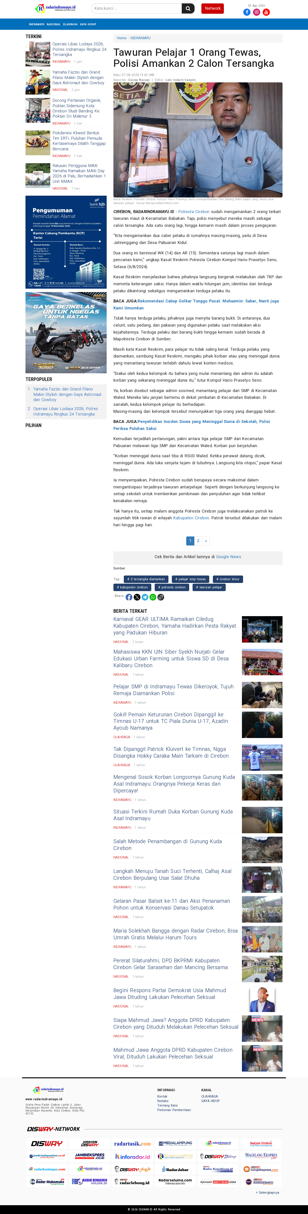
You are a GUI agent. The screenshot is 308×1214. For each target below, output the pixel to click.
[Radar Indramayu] (218, 1143)
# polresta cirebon (172, 587)
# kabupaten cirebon (132, 587)
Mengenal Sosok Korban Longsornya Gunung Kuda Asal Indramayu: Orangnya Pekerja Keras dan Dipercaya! (174, 784)
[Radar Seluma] (175, 1182)
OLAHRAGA (70, 24)
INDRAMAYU (36, 24)
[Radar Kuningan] (47, 1169)
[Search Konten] (188, 8)
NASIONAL (54, 24)
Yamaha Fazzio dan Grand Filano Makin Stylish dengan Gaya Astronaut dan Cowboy (78, 77)
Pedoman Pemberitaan (174, 1110)
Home (121, 38)
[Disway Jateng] (218, 1156)
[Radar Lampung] (175, 1156)
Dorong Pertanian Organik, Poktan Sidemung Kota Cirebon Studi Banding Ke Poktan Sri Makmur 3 (77, 108)
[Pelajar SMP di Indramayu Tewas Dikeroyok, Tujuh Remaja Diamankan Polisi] (262, 695)
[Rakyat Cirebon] (261, 1143)
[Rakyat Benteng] (218, 1182)
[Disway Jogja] (132, 1169)
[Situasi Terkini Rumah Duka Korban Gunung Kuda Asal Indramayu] (262, 820)
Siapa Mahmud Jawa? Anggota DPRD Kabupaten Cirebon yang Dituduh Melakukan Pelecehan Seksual (175, 1024)
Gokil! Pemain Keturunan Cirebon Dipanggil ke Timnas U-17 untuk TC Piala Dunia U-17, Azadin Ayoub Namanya (170, 721)
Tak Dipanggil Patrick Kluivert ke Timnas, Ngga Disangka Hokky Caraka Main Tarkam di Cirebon (171, 752)
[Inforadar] (132, 1156)
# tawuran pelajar (209, 587)
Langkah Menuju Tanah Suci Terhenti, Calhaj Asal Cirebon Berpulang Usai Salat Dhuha (172, 875)
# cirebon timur (227, 579)
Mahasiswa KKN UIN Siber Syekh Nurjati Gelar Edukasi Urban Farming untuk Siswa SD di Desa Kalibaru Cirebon (171, 658)
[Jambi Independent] (47, 1156)
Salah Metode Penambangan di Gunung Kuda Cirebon (167, 845)
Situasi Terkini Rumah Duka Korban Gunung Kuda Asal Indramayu (173, 815)
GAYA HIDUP (88, 24)
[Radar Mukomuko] (47, 1182)
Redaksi (162, 1101)
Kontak (162, 1096)
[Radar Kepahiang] (218, 1169)
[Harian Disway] (89, 1143)
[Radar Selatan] (261, 1182)
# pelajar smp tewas (190, 579)
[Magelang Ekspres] (261, 1156)
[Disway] (47, 1143)
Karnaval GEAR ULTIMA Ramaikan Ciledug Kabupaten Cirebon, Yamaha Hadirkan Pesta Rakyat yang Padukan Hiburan (174, 626)
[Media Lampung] (175, 1143)
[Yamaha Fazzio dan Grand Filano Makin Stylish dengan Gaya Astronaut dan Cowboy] (37, 82)
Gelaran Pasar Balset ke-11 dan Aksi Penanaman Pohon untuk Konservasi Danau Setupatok (171, 904)
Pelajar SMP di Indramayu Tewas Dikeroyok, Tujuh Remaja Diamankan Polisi (173, 690)
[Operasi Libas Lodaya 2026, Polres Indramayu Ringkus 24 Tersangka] (37, 54)
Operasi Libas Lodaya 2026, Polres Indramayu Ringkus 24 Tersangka (80, 49)
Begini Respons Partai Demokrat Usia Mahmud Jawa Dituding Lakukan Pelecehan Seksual (169, 994)
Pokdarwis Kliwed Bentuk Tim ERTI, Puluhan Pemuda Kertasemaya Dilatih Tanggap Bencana (79, 141)
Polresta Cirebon (193, 212)
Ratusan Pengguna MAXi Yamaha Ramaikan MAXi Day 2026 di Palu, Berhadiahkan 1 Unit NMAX (79, 174)
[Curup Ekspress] (261, 1169)
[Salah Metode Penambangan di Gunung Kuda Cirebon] (262, 850)
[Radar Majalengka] (89, 1169)
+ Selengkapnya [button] (267, 1192)
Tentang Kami (167, 1105)
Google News (228, 557)
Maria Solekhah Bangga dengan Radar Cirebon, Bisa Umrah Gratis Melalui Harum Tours (175, 934)
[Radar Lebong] (132, 1182)
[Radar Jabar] (175, 1169)
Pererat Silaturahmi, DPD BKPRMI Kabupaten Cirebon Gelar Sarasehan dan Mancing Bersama (170, 964)
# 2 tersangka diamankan (146, 579)
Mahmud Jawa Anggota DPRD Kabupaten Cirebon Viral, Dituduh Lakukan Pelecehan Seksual (172, 1053)
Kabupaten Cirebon (191, 518)
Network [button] (213, 8)
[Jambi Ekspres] (89, 1156)
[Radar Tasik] (132, 1143)
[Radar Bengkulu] (89, 1182)
